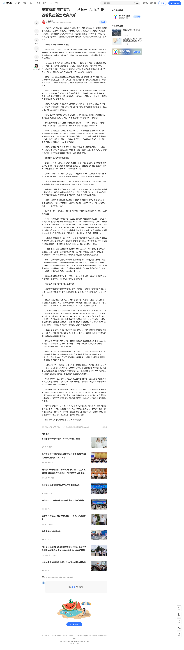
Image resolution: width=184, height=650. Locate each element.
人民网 (44, 539)
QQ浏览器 (94, 636)
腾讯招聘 (82, 636)
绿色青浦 (44, 524)
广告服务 (76, 636)
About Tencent (52, 636)
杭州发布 (44, 462)
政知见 (44, 447)
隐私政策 (65, 636)
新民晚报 (44, 508)
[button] (137, 16)
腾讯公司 (72, 644)
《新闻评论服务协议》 (67, 577)
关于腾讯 (44, 636)
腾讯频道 (100, 636)
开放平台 (71, 636)
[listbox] (74, 502)
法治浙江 (44, 478)
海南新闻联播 (46, 555)
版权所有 (77, 644)
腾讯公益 (88, 636)
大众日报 (44, 570)
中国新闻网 (45, 493)
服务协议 (59, 636)
